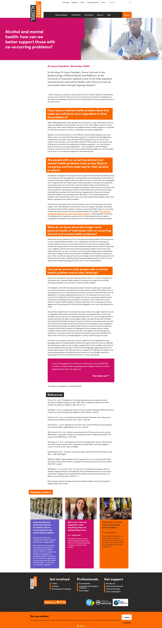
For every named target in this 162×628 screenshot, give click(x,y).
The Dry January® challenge (61, 589)
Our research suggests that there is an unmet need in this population (79, 212)
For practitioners (84, 583)
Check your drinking (113, 589)
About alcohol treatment (114, 586)
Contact (54, 583)
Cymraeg (65, 2)
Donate (127, 15)
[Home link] (37, 586)
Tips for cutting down (113, 591)
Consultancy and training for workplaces (89, 587)
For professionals (93, 2)
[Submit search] (130, 2)
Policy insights (84, 590)
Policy (83, 2)
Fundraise (55, 586)
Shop (103, 2)
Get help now (100, 375)
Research (75, 2)
